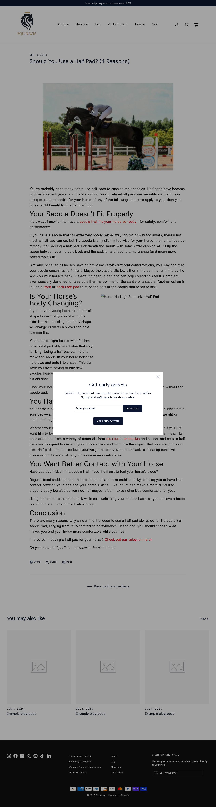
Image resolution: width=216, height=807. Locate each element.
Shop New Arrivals (108, 421)
